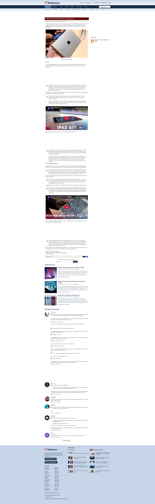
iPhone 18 (103, 9)
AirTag (97, 9)
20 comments (67, 304)
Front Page (48, 6)
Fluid (58, 498)
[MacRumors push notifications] (106, 3)
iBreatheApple (53, 396)
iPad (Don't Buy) (55, 252)
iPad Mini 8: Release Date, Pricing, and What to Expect (71, 267)
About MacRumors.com (51, 458)
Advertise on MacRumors (51, 462)
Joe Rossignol (75, 296)
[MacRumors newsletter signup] (109, 3)
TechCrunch (70, 59)
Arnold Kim (46, 467)
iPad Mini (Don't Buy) (62, 252)
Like (56, 364)
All (109, 9)
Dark (67, 498)
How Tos (66, 6)
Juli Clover (63, 21)
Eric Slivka (56, 467)
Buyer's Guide (79, 6)
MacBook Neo (84, 9)
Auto (63, 498)
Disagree (59, 364)
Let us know (88, 2)
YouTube (72, 449)
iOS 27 (61, 9)
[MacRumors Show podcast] (94, 3)
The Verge (48, 92)
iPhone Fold (55, 9)
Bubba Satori (53, 404)
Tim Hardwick (76, 269)
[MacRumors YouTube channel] (104, 3)
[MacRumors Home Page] (52, 3)
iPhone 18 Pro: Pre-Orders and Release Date (68, 295)
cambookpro (53, 415)
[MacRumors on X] (100, 3)
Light (65, 498)
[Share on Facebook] (86, 256)
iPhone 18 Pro (48, 9)
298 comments (48, 256)
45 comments (67, 276)
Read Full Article (61, 276)
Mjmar (52, 433)
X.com (48, 469)
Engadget (52, 64)
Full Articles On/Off (53, 498)
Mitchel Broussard (47, 475)
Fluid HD (60, 498)
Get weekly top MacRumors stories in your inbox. (66, 259)
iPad (54, 251)
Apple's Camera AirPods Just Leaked (80, 453)
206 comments (67, 292)
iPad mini (57, 251)
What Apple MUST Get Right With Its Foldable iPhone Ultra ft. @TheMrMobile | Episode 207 (103, 453)
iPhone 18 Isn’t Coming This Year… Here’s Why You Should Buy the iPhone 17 (81, 466)
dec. (51, 382)
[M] (47, 437)
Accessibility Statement (48, 496)
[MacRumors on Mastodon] (102, 3)
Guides (61, 6)
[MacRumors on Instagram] (96, 3)
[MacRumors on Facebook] (98, 3)
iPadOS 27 (67, 9)
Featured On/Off (47, 498)
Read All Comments (66, 440)
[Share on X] (84, 256)
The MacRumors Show (98, 449)
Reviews (72, 6)
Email (45, 469)
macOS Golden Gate (75, 9)
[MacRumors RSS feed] (107, 3)
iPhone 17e (91, 9)
